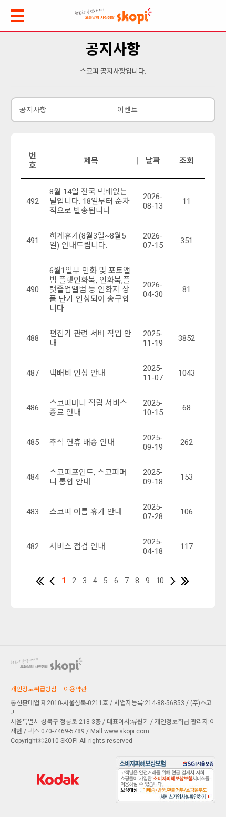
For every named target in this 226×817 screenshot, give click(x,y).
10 (159, 580)
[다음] (173, 581)
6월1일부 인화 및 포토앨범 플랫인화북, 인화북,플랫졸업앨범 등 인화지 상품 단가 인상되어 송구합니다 (89, 289)
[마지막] (185, 581)
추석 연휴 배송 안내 (82, 442)
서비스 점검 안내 (77, 546)
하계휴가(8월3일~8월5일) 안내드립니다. (87, 240)
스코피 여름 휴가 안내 (85, 511)
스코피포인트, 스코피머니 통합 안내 (88, 477)
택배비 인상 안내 (77, 373)
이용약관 (75, 689)
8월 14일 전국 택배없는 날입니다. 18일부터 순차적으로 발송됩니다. (89, 201)
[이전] (52, 581)
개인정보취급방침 (34, 689)
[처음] (40, 581)
